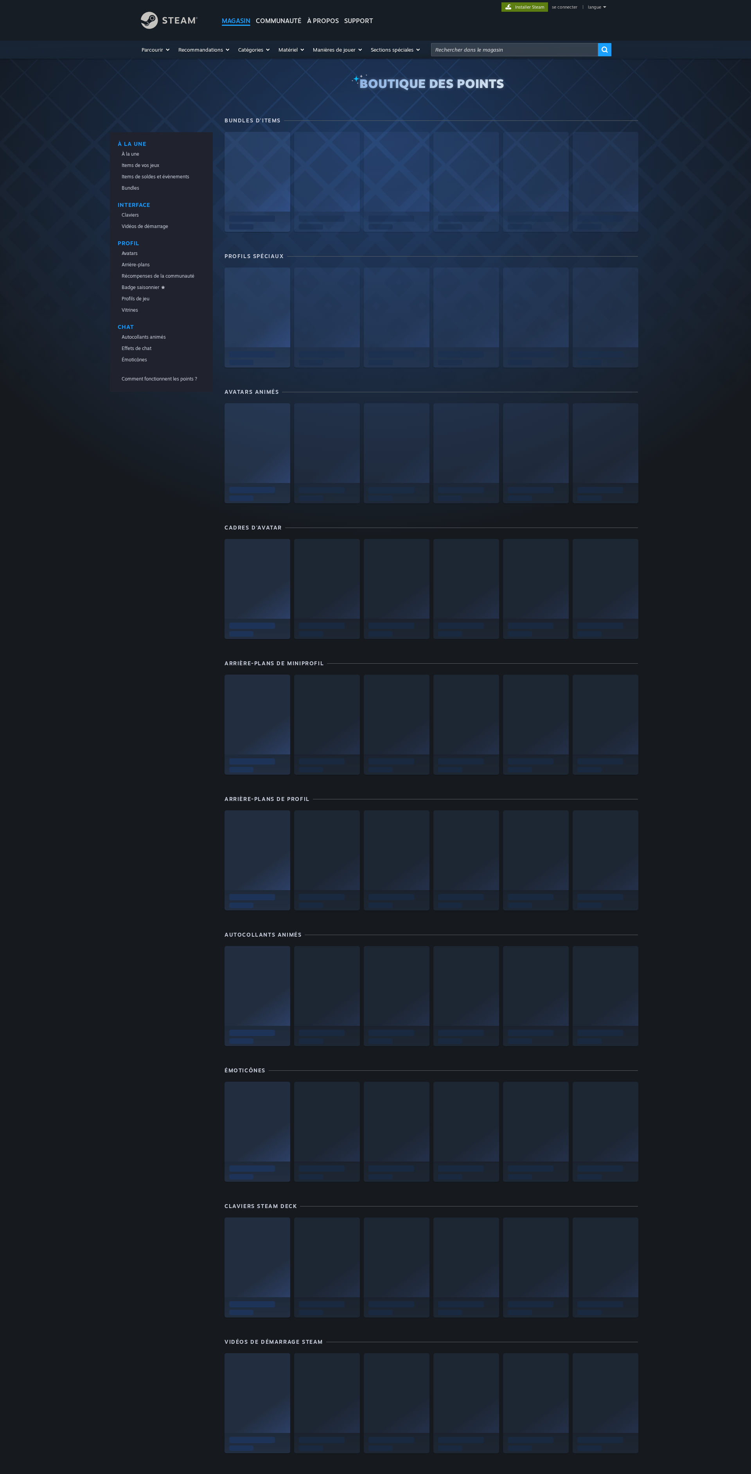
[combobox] (514, 49)
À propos (323, 21)
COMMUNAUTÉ (279, 21)
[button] (156, 50)
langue (594, 7)
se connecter (565, 7)
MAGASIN (236, 21)
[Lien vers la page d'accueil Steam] (169, 26)
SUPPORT (358, 21)
